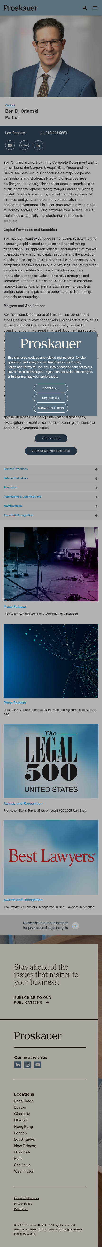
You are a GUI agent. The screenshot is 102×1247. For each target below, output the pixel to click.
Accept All (51, 389)
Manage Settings (51, 408)
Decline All (51, 399)
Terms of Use (32, 367)
